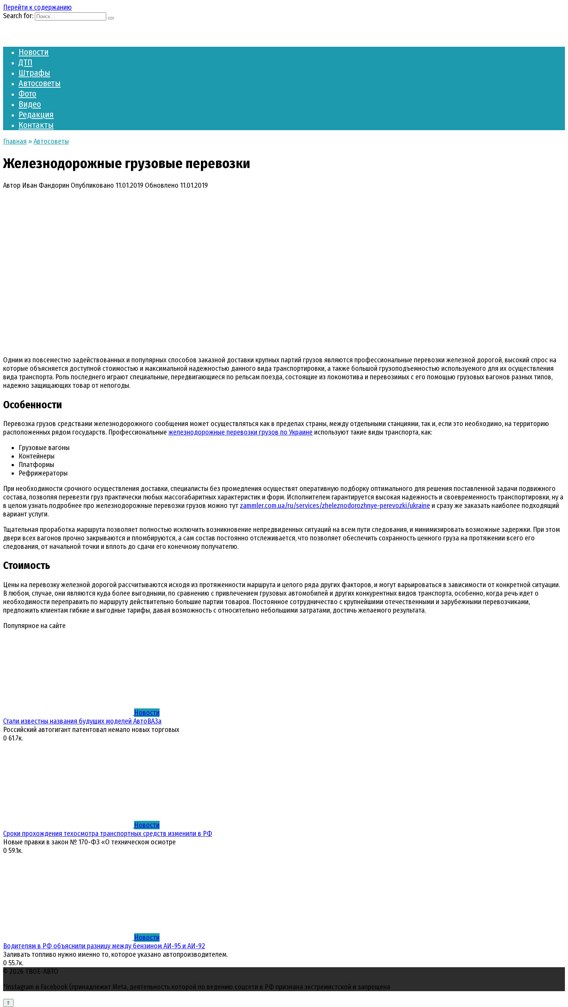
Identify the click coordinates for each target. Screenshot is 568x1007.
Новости (34, 52)
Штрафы (34, 73)
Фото (27, 93)
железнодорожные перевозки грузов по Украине (240, 432)
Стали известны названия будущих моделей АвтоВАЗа (82, 721)
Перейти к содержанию (37, 7)
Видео (30, 104)
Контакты (36, 125)
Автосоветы (40, 83)
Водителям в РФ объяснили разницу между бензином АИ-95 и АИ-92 (104, 946)
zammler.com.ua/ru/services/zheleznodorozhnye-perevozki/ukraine (335, 505)
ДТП (25, 62)
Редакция (36, 114)
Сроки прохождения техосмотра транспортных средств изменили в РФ (107, 833)
